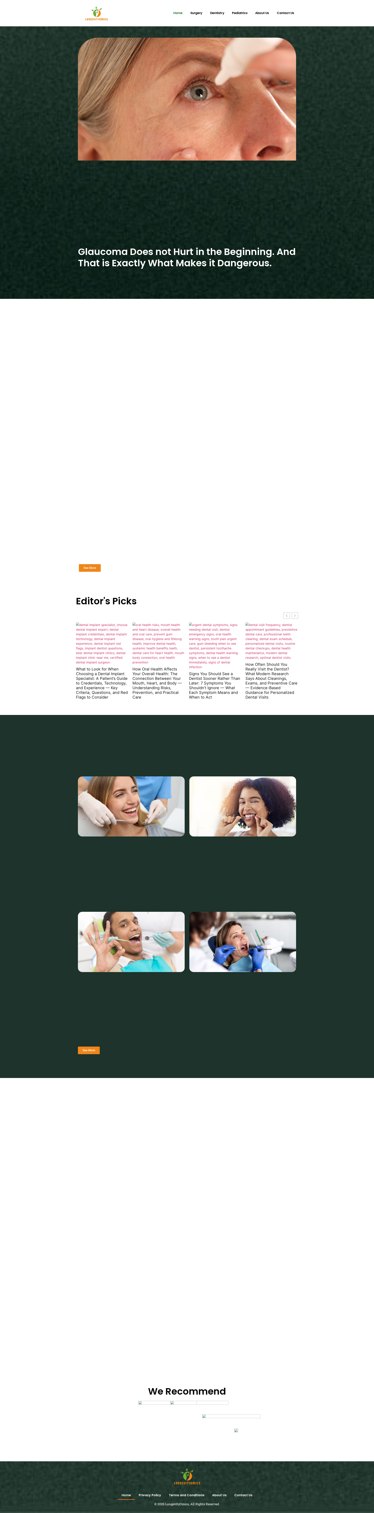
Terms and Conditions (186, 1495)
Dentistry (217, 13)
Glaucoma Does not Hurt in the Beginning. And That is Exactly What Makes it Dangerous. (187, 257)
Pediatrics (239, 13)
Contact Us (285, 13)
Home (177, 13)
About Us (262, 13)
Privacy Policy (150, 1495)
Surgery (196, 13)
